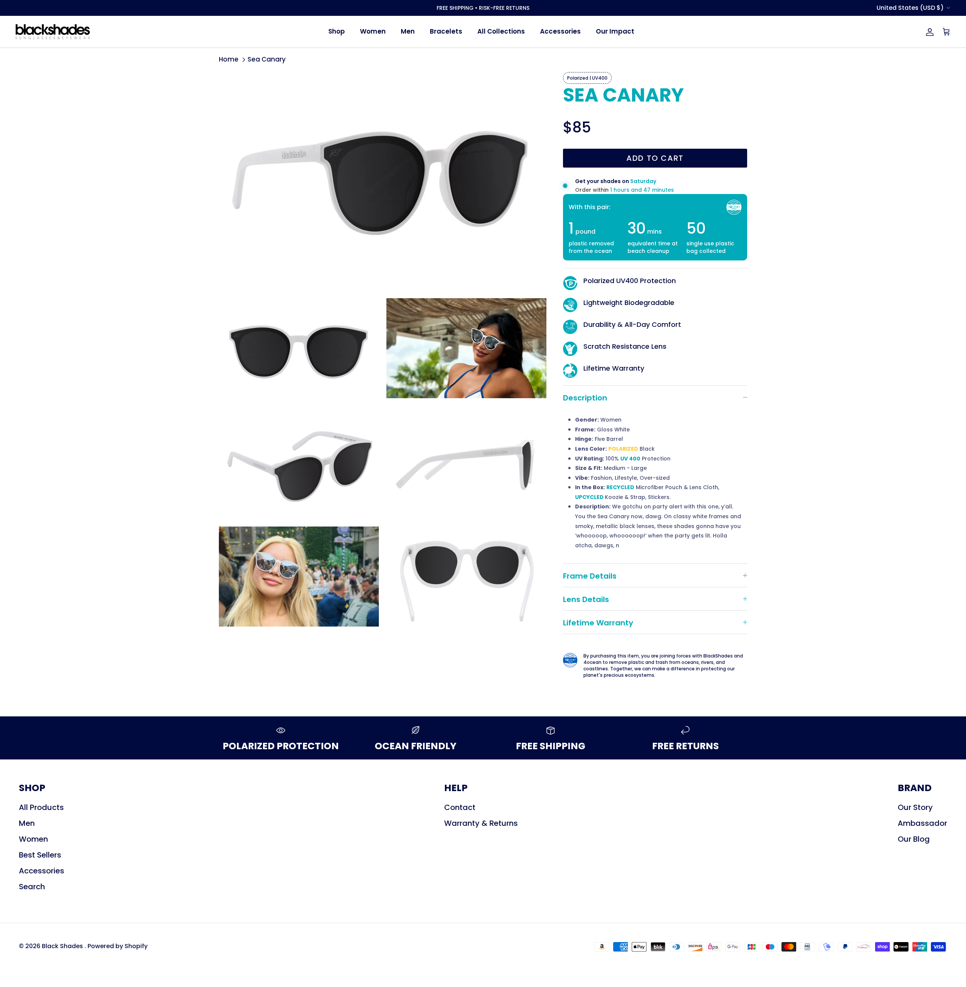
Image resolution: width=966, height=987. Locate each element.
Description (585, 398)
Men (408, 31)
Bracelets (446, 31)
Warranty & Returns (481, 823)
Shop (336, 31)
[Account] (928, 32)
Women (373, 31)
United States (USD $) (910, 7)
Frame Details (590, 576)
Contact (459, 807)
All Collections (501, 31)
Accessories (560, 31)
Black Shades (63, 946)
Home (228, 59)
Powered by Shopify (118, 946)
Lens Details (586, 599)
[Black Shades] (53, 31)
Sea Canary (267, 59)
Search (32, 886)
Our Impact (615, 31)
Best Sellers (40, 855)
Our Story (915, 807)
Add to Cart (655, 158)
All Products (41, 807)
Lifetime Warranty (598, 622)
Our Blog (914, 839)
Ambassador (922, 823)
